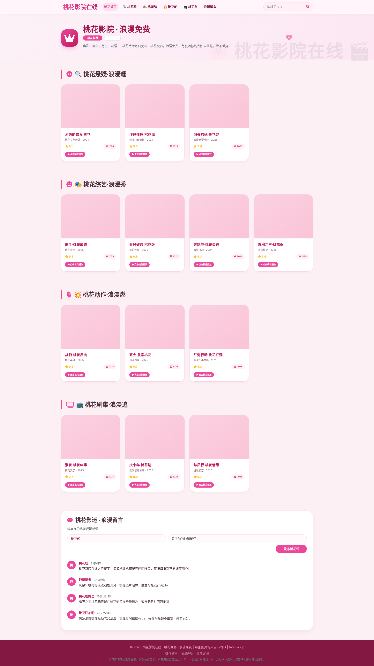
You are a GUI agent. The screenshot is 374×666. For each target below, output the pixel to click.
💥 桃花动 (170, 7)
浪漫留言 (210, 7)
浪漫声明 (187, 653)
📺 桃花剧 (190, 7)
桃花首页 (110, 7)
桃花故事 (171, 653)
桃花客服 (202, 653)
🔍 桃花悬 (130, 7)
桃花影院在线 (80, 6)
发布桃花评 (291, 549)
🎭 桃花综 (150, 7)
